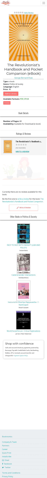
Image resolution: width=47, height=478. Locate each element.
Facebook (7, 464)
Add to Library (11, 93)
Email (6, 460)
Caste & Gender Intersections (24, 275)
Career (5, 449)
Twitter (7, 467)
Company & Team (9, 442)
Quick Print (6, 453)
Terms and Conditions (11, 473)
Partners (5, 445)
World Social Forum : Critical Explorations (23, 331)
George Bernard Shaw (23, 78)
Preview (7, 103)
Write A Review (25, 207)
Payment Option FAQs (21, 356)
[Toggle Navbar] (44, 3)
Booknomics (7, 436)
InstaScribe (6, 456)
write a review (23, 199)
